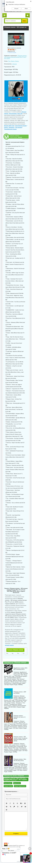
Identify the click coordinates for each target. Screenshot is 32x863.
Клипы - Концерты (9, 127)
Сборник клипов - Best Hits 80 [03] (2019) (20, 759)
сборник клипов (8, 786)
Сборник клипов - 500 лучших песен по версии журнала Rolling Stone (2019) (20, 739)
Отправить (16, 833)
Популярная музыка (21, 125)
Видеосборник (7, 783)
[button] (6, 803)
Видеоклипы (17, 783)
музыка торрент (9, 645)
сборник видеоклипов (19, 786)
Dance (13, 61)
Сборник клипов (16, 705)
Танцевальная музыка (10, 129)
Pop (9, 61)
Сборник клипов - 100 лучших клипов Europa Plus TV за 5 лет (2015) (15, 57)
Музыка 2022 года (9, 125)
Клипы (17, 61)
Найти (24, 20)
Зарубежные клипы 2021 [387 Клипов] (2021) (20, 668)
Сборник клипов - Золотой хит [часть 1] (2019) (19, 717)
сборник (14, 64)
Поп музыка (18, 127)
